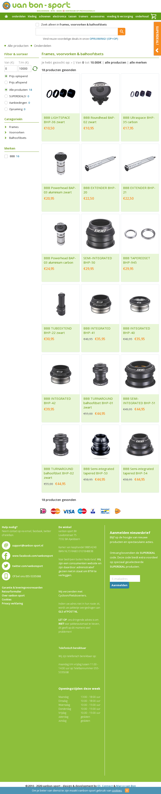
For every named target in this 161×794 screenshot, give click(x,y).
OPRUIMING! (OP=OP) (104, 39)
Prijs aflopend (18, 82)
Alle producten (18, 45)
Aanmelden (119, 585)
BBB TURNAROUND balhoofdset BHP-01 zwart (98, 402)
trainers (83, 16)
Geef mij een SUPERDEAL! (157, 38)
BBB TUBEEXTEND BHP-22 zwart (58, 330)
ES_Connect (105, 786)
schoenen (45, 16)
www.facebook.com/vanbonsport (32, 556)
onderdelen (19, 16)
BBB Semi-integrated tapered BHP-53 (98, 471)
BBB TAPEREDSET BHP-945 (136, 260)
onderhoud (142, 16)
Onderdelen (42, 45)
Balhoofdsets (17, 138)
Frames (14, 127)
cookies (117, 790)
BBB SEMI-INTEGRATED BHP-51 (139, 400)
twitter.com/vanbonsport (27, 566)
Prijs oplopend (18, 76)
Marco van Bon (126, 786)
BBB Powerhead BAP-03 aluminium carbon (60, 260)
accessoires (98, 16)
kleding (32, 16)
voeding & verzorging (120, 16)
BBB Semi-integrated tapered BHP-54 (138, 471)
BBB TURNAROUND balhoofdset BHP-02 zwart (59, 473)
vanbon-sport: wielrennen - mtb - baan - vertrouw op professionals (48, 6)
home (6, 16)
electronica (59, 16)
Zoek (121, 31)
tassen (73, 16)
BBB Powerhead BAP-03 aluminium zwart (60, 190)
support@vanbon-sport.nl (27, 545)
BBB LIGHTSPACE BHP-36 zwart (57, 119)
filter (35, 68)
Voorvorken (16, 132)
